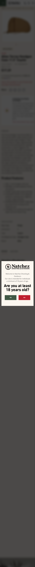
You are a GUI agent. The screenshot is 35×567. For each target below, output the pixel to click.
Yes (11, 297)
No (24, 297)
